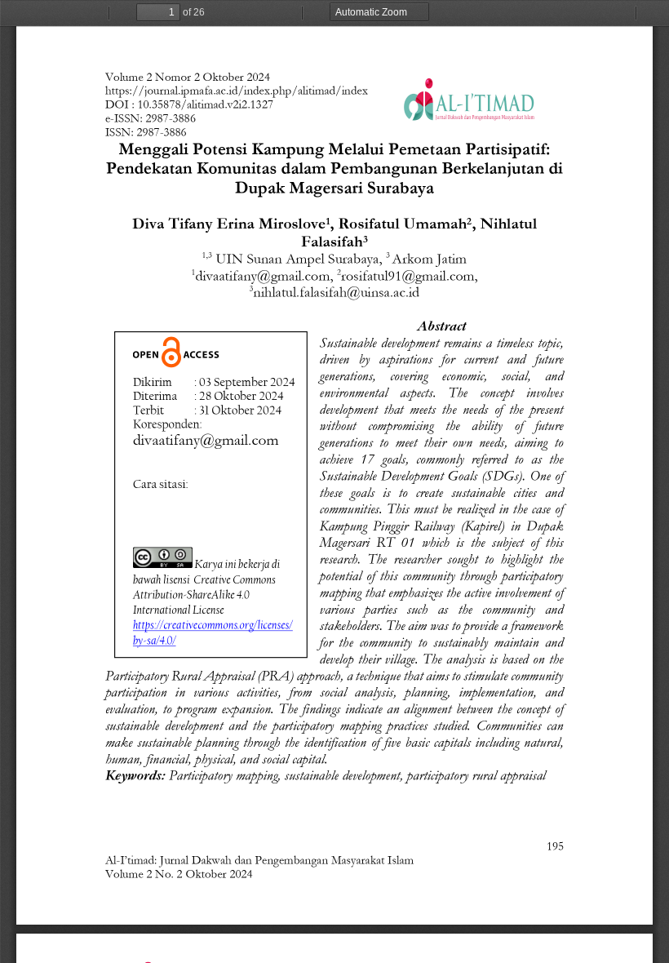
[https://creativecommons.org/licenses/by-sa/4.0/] (215, 624)
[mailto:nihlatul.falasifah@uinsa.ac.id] (336, 292)
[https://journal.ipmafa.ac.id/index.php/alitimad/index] (236, 91)
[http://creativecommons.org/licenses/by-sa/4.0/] (245, 578)
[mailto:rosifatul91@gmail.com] (407, 276)
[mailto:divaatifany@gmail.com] (263, 276)
